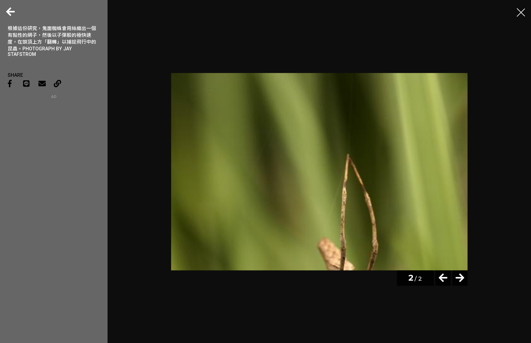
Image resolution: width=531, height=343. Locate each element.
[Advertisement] (54, 137)
